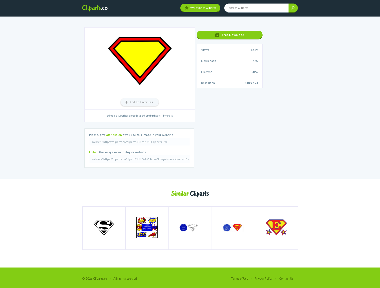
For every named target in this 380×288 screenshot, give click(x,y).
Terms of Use (239, 278)
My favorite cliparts (203, 7)
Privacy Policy (263, 278)
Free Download (233, 35)
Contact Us (286, 278)
